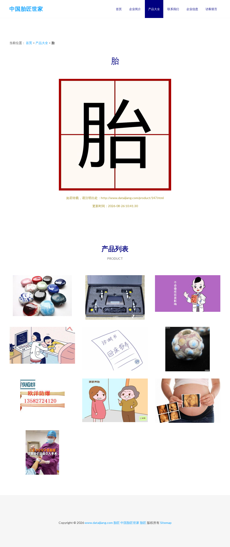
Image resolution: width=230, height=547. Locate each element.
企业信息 (192, 9)
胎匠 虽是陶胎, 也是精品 (187, 349)
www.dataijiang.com (99, 523)
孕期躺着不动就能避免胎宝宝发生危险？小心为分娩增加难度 (115, 349)
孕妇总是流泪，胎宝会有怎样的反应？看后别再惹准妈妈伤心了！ (187, 401)
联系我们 (173, 9)
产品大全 (154, 9)
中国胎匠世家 (26, 8)
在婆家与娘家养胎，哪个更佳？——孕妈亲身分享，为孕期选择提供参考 (115, 401)
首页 (119, 9)
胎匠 (116, 523)
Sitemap (166, 523)
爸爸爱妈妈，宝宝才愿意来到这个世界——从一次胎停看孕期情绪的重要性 (42, 453)
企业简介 (135, 9)
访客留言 (211, 9)
